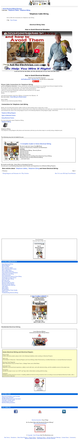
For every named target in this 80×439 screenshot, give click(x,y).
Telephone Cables (13, 10)
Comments (72, 437)
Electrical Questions (37, 420)
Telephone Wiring (25, 10)
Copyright (30, 435)
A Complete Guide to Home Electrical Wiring (35, 144)
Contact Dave (65, 437)
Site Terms (6, 437)
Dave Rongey (13, 20)
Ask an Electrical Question (40, 423)
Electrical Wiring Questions (8, 402)
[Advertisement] (38, 195)
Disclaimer (13, 437)
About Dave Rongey (22, 437)
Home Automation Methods (8, 285)
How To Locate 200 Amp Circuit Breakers (65, 173)
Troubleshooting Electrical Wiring (10, 292)
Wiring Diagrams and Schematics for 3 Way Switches (16, 173)
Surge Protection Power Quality (9, 290)
